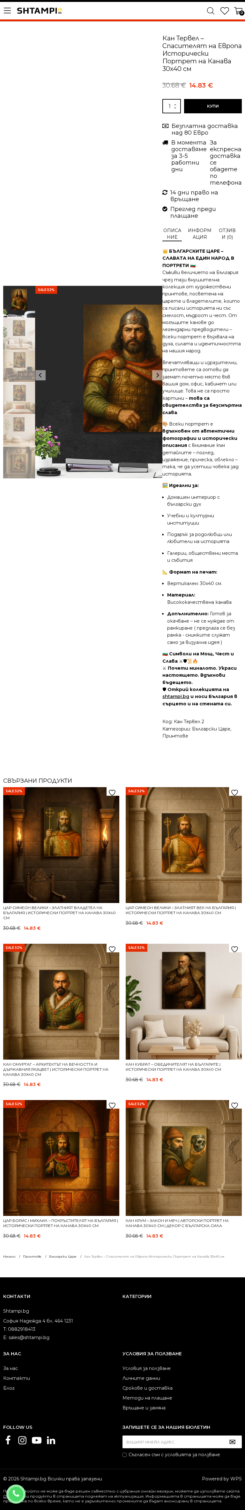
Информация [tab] (200, 234)
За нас (10, 1368)
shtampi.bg (175, 696)
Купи (213, 106)
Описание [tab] (172, 234)
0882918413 (24, 1490)
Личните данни (141, 1378)
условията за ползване (192, 1454)
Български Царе (211, 729)
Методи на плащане (147, 1398)
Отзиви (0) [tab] (227, 234)
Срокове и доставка (147, 1388)
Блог (9, 1388)
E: (5, 1337)
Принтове (175, 736)
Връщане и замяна (144, 1408)
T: (5, 1329)
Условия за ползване (146, 1368)
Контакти (16, 1378)
